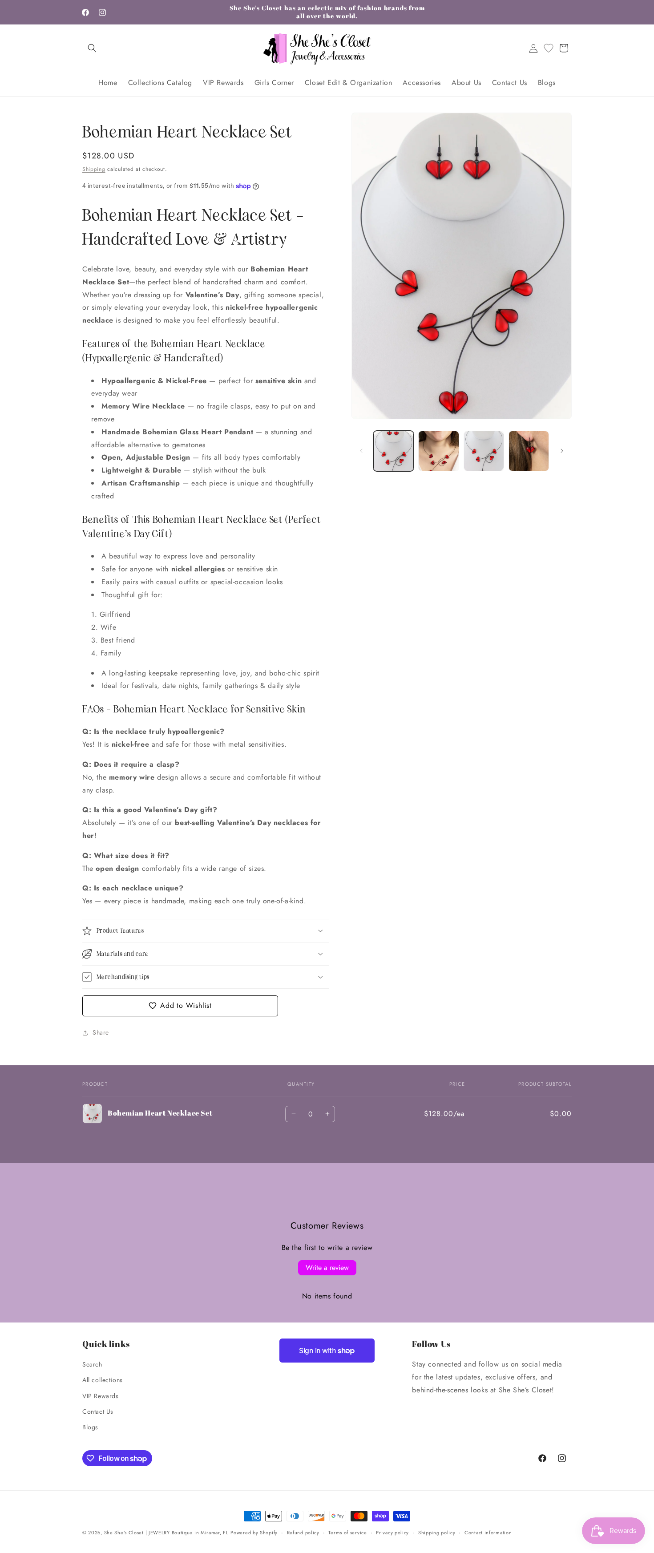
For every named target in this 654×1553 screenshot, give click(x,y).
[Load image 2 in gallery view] (438, 451)
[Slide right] (562, 451)
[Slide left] (361, 451)
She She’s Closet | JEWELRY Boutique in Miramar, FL (166, 1532)
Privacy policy (392, 1532)
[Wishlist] (548, 48)
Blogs (90, 1427)
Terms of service (347, 1532)
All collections (102, 1379)
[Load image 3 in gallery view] (484, 451)
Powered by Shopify (254, 1532)
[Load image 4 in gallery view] (529, 451)
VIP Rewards (100, 1395)
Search (92, 1364)
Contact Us (97, 1411)
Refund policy (303, 1532)
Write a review (327, 1267)
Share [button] (101, 1032)
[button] (92, 48)
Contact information (488, 1532)
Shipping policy (437, 1532)
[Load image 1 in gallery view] (393, 451)
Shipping (93, 169)
